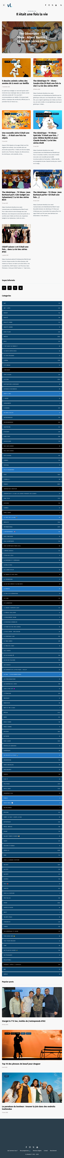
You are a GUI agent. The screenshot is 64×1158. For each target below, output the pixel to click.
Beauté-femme (32, 322)
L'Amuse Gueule (32, 550)
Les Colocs (32, 664)
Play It (32, 779)
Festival (32, 465)
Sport (32, 902)
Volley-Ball (32, 959)
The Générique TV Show (44, 27)
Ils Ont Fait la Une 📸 (32, 517)
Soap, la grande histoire (32, 860)
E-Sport (32, 398)
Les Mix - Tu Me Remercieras (32, 674)
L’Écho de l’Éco (32, 555)
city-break (32, 365)
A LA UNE (7, 61)
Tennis (32, 926)
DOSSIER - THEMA (15, 1033)
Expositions (32, 441)
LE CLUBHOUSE (32, 603)
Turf (32, 945)
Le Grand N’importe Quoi (32, 607)
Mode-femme (32, 722)
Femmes (32, 460)
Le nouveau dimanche (32, 622)
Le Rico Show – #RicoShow (32, 631)
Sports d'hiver (32, 907)
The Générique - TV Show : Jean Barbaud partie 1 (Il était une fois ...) (47, 194)
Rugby (32, 831)
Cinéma (32, 360)
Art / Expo (32, 308)
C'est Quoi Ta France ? (32, 346)
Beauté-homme (32, 327)
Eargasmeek (32, 403)
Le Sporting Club (32, 636)
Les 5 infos (32, 650)
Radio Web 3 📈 (32, 802)
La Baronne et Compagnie (32, 560)
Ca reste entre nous (32, 351)
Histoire (32, 503)
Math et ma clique (32, 707)
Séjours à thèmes (32, 845)
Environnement (32, 422)
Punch (32, 798)
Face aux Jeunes (32, 450)
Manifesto (32, 703)
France (32, 484)
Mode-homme (32, 726)
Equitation (32, 427)
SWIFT (32, 912)
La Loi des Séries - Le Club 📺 (21, 27)
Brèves (32, 336)
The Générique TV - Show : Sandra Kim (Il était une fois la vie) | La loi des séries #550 (47, 83)
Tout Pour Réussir (32, 940)
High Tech (32, 498)
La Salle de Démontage (32, 593)
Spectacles (32, 898)
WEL (32, 969)
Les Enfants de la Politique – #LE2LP (32, 669)
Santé (32, 841)
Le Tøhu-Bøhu (32, 641)
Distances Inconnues (32, 389)
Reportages (32, 821)
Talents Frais (32, 917)
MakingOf (32, 698)
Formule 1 (32, 479)
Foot (32, 474)
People (32, 774)
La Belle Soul (32, 565)
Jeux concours (32, 536)
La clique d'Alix (32, 569)
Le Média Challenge (32, 612)
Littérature (32, 693)
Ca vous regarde (32, 355)
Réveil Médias (32, 826)
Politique (32, 783)
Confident (32, 370)
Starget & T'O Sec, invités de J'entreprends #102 (23, 1021)
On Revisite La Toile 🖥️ (32, 755)
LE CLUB (32, 598)
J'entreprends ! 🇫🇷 (32, 531)
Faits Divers (32, 455)
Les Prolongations (32, 679)
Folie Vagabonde (32, 469)
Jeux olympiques (32, 541)
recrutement (32, 807)
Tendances (32, 921)
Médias (32, 712)
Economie (32, 408)
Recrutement (53, 1150)
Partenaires (32, 769)
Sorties (32, 888)
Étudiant (32, 431)
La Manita (32, 588)
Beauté (32, 317)
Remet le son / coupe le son (32, 817)
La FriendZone (32, 579)
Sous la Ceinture (32, 893)
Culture (32, 379)
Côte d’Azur (32, 374)
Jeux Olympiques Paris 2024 (32, 546)
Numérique (32, 750)
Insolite (32, 522)
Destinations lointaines (32, 384)
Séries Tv (33, 27)
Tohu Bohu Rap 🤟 (32, 936)
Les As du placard (32, 660)
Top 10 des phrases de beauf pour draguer (21, 1064)
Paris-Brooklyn (32, 764)
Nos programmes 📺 (25, 1150)
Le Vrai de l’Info (32, 645)
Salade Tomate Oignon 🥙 (32, 836)
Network (32, 736)
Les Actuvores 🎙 (32, 655)
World (32, 974)
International (32, 526)
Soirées (32, 879)
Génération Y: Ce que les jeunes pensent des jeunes (32, 493)
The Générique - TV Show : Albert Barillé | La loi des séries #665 (32, 37)
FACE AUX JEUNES (32, 446)
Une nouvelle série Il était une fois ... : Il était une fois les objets (15, 135)
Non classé (32, 741)
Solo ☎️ (32, 883)
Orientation (32, 760)
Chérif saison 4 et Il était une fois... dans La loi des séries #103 (15, 249)
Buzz (32, 341)
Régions (32, 812)
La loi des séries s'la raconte (32, 584)
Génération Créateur (32, 488)
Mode (32, 717)
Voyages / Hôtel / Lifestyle (32, 964)
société (32, 869)
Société (32, 864)
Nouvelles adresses (32, 745)
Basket (32, 312)
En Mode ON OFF (32, 412)
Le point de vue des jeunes (32, 626)
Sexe (32, 855)
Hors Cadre (32, 512)
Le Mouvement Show (32, 617)
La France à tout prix (32, 574)
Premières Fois (32, 793)
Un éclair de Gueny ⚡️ (32, 950)
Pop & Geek (32, 788)
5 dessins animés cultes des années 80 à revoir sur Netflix (15, 82)
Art (32, 303)
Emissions (7, 990)
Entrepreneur (32, 417)
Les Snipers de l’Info (32, 684)
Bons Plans (32, 331)
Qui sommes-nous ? (13, 1150)
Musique (32, 731)
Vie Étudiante (32, 955)
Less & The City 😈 (32, 688)
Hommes (32, 507)
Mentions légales (37, 1150)
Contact (46, 1150)
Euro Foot (32, 436)
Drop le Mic (32, 393)
